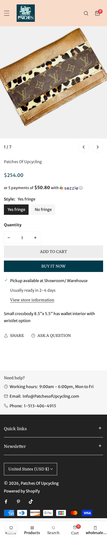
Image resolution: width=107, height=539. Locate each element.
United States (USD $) (28, 469)
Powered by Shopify (22, 491)
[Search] (86, 13)
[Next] (97, 147)
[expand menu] (6, 13)
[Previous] (84, 147)
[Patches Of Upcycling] (26, 13)
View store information (32, 300)
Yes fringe (16, 209)
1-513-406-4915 (40, 405)
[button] (97, 13)
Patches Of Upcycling (23, 161)
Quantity (13, 224)
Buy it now (53, 266)
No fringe (43, 209)
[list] (53, 90)
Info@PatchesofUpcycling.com (51, 396)
